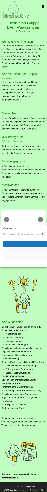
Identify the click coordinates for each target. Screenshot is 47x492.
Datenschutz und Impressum (23, 487)
